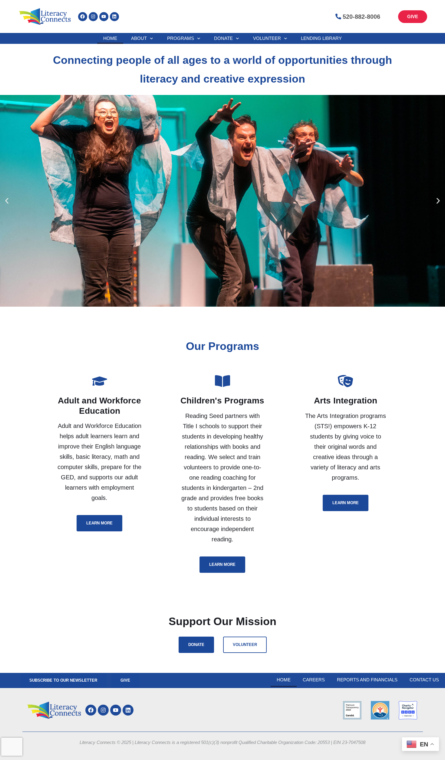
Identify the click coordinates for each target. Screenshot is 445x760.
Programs (180, 38)
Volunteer (267, 38)
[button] (7, 201)
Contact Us (424, 679)
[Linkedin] (114, 16)
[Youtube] (103, 16)
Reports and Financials (367, 679)
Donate (223, 38)
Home (110, 38)
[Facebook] (82, 16)
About (139, 38)
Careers (314, 679)
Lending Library (321, 38)
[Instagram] (93, 16)
